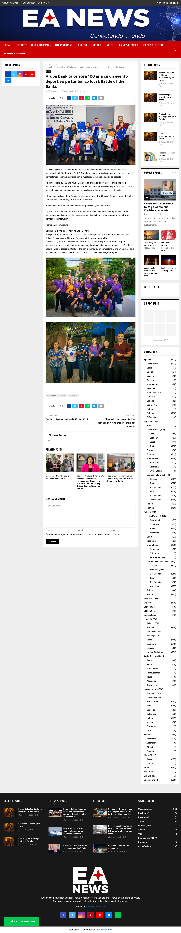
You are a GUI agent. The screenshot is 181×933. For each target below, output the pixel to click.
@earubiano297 (160, 340)
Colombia (154, 467)
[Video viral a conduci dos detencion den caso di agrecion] (151, 260)
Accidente (151, 739)
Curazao (151, 396)
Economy (154, 438)
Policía (150, 409)
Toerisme (151, 541)
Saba (152, 491)
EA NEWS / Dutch (153, 45)
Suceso (82, 45)
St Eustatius (152, 417)
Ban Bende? (149, 776)
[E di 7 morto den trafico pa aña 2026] (168, 260)
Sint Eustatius (156, 495)
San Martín (152, 405)
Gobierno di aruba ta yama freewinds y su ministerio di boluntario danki (120, 478)
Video (110, 45)
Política (150, 413)
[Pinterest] (90, 915)
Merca (150, 722)
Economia (151, 644)
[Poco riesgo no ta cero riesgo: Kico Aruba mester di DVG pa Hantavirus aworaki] (151, 235)
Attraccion (151, 681)
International (153, 458)
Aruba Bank (51, 395)
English (147, 421)
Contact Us (43, 2)
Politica (150, 631)
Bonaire (150, 401)
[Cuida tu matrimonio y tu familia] (150, 136)
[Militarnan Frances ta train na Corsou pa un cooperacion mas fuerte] (55, 831)
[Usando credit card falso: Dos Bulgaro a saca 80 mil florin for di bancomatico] (100, 812)
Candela (150, 751)
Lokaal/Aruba (153, 516)
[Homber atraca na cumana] (150, 156)
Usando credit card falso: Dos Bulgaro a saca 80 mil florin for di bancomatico (120, 811)
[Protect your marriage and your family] (150, 117)
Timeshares (152, 669)
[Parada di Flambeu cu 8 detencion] (100, 848)
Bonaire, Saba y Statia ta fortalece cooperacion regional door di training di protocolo (74, 812)
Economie (154, 524)
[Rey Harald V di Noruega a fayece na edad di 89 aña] (55, 848)
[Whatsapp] (118, 915)
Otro (149, 730)
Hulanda (151, 718)
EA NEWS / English (129, 45)
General (150, 660)
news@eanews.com (96, 906)
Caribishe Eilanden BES (157, 561)
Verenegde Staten (158, 557)
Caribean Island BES (156, 475)
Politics (150, 508)
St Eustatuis (149, 607)
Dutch (146, 512)
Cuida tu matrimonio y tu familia (166, 136)
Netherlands (155, 500)
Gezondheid (155, 520)
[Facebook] (63, 915)
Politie (150, 590)
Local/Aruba (152, 364)
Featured (148, 599)
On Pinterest (151, 303)
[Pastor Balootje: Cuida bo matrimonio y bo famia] (150, 75)
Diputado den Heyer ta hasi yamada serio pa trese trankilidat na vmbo (116, 422)
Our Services (29, 2)
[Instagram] (81, 915)
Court (152, 442)
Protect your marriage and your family (167, 116)
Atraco (150, 747)
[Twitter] (72, 915)
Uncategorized (151, 780)
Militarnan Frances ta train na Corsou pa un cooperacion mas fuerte (74, 831)
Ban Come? (149, 771)
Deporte (22, 45)
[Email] (108, 915)
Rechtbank (154, 533)
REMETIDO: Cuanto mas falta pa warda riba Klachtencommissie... (159, 207)
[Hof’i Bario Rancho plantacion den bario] (168, 235)
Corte (149, 640)
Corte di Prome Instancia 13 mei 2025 (67, 419)
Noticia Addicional (155, 652)
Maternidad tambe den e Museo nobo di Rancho (57, 477)
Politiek (150, 594)
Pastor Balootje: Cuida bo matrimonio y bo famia (166, 76)
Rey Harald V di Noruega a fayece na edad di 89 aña (75, 847)
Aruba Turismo (40, 45)
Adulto (150, 763)
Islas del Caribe (154, 392)
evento (62, 395)
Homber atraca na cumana (167, 154)
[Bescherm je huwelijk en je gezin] (150, 97)
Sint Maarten (155, 487)
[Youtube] (99, 915)
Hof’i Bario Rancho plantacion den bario (167, 246)
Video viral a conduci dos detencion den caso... (150, 271)
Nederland (155, 586)
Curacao (154, 479)
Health (153, 434)
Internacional (63, 45)
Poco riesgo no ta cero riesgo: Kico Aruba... (151, 245)
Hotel (149, 664)
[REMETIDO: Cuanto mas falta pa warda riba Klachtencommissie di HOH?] (160, 190)
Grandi (150, 759)
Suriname (151, 726)
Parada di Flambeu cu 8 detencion (118, 847)
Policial (150, 627)
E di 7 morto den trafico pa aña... (168, 269)
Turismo (151, 380)
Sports (150, 450)
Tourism (151, 454)
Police (150, 504)
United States (156, 471)
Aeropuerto (152, 685)
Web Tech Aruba (104, 929)
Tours (149, 677)
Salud (149, 368)
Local (7, 45)
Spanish (147, 359)
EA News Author (54, 91)
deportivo (73, 395)
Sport (149, 537)
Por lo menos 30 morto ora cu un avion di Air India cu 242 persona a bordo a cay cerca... (120, 829)
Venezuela (152, 388)
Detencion (151, 743)
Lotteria (150, 648)
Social (150, 372)
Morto (97, 45)
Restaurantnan (153, 673)
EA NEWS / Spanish (14, 53)
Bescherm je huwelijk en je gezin (165, 97)
